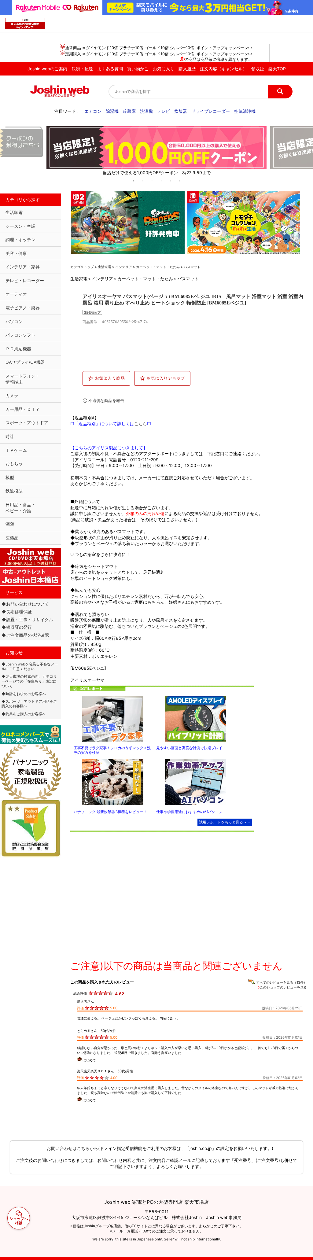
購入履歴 (187, 68)
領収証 (257, 68)
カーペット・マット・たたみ (158, 267)
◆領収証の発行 (17, 627)
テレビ (163, 111)
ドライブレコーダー (210, 111)
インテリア (123, 267)
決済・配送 (82, 68)
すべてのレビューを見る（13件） (281, 982)
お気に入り (163, 68)
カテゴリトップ (82, 267)
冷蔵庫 (129, 111)
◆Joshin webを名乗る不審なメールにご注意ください (30, 666)
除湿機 (112, 111)
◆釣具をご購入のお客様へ (24, 714)
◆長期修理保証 (17, 611)
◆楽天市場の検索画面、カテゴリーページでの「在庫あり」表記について (29, 681)
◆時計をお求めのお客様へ (24, 693)
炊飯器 (180, 111)
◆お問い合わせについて (25, 603)
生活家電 (104, 267)
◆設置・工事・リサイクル (27, 619)
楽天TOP (277, 68)
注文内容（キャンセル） (223, 68)
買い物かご (138, 68)
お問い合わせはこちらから (72, 1148)
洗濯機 (146, 111)
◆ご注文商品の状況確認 (25, 635)
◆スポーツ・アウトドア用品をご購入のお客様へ (29, 703)
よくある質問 (110, 68)
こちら (140, 423)
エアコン (92, 111)
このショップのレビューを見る (283, 987)
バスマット (192, 267)
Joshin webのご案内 (47, 68)
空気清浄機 (245, 111)
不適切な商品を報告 (106, 400)
